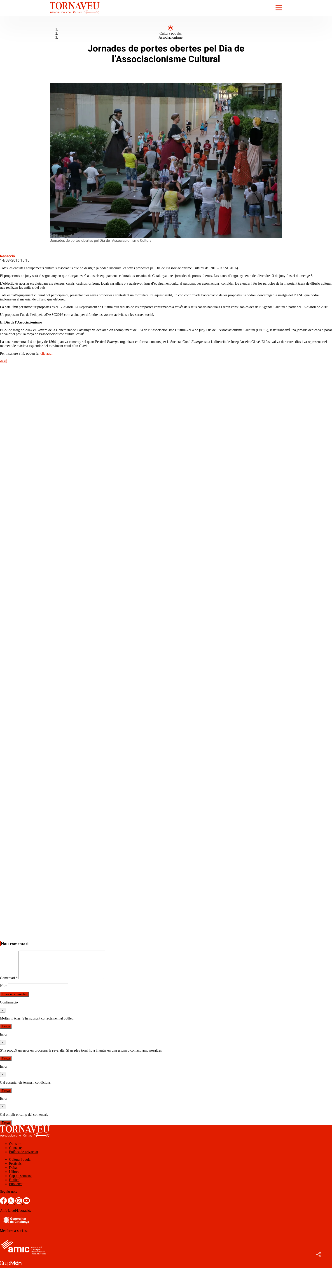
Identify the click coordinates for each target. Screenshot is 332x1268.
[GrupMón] (10, 1266)
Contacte (15, 1148)
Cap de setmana (20, 1176)
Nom (3, 986)
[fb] (4, 1203)
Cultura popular (170, 33)
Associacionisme (170, 37)
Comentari (9, 978)
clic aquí (46, 353)
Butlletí (14, 1180)
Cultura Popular (20, 1159)
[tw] (11, 1203)
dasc (3, 361)
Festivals (15, 1163)
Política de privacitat (23, 1152)
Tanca (6, 1026)
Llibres (14, 1172)
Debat (13, 1168)
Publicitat (15, 1184)
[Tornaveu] (50, 14)
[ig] (19, 1203)
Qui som (15, 1144)
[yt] (26, 1203)
